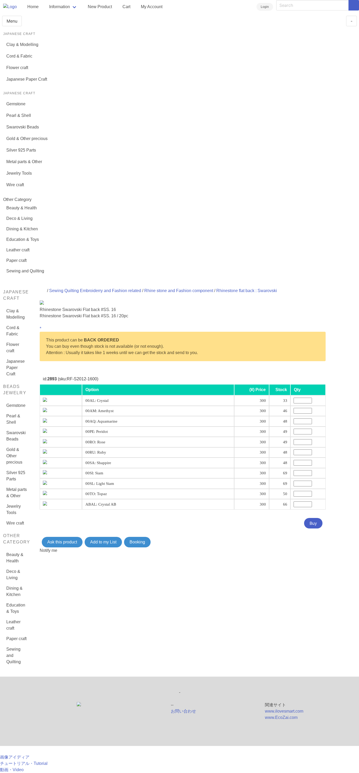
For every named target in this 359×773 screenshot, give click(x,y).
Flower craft (17, 67)
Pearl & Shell (18, 115)
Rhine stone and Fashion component (178, 290)
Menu (12, 21)
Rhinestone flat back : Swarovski (246, 290)
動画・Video (12, 769)
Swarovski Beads (22, 127)
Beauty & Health (21, 208)
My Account (151, 6)
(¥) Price (257, 389)
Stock (281, 389)
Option (92, 389)
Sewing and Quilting (25, 271)
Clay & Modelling (22, 44)
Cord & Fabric (19, 56)
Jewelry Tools (19, 173)
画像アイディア (14, 757)
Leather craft (17, 250)
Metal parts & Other (24, 161)
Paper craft (16, 260)
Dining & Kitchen (22, 229)
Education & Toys (22, 239)
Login (265, 7)
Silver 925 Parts (21, 150)
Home (33, 6)
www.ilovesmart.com (284, 711)
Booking (137, 542)
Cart (126, 6)
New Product (100, 6)
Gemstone (15, 104)
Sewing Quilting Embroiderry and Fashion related (95, 290)
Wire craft (15, 185)
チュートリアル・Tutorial (24, 763)
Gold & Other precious (27, 138)
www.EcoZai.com (281, 717)
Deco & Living (19, 218)
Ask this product (62, 542)
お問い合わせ (183, 711)
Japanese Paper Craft (26, 79)
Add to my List (103, 542)
